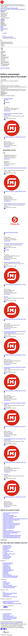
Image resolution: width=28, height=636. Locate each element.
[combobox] (7, 42)
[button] (2, 26)
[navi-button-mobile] (2, 30)
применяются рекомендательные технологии (11, 622)
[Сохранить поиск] (2, 49)
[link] (3, 23)
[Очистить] (2, 45)
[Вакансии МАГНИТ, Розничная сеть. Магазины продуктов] (15, 128)
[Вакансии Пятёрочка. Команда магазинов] (15, 220)
